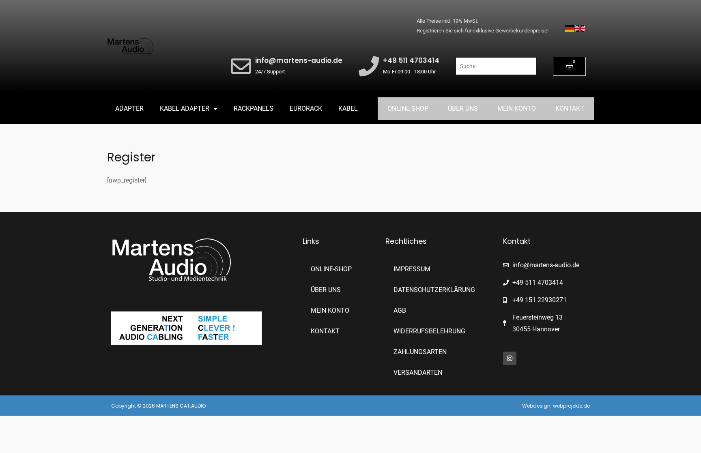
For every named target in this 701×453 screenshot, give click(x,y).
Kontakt (569, 108)
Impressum (412, 269)
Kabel (348, 108)
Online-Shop (407, 108)
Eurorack (306, 108)
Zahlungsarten (420, 352)
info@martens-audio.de (298, 60)
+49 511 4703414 (411, 60)
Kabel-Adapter (184, 108)
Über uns (463, 108)
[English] (580, 28)
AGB (400, 310)
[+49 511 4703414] (369, 66)
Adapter (129, 108)
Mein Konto (516, 108)
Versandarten (418, 372)
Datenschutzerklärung (434, 290)
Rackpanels (253, 108)
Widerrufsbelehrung (429, 331)
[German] (570, 28)
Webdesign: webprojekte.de (556, 405)
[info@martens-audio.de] (241, 66)
